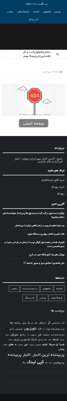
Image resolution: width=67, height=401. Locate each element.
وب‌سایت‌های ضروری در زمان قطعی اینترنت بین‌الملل (39, 226)
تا (43, 329)
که (46, 362)
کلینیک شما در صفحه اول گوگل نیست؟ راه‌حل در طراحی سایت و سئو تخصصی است (34, 244)
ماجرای (38, 344)
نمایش (20, 344)
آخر (63, 323)
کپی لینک (35, 362)
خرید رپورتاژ (57, 187)
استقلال (42, 323)
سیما (7, 334)
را (28, 335)
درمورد (33, 335)
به (11, 322)
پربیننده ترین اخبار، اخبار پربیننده (36, 354)
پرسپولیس (58, 362)
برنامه (18, 323)
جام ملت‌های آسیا (57, 334)
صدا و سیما (56, 344)
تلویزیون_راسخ (16, 328)
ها (15, 344)
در (39, 334)
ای (32, 323)
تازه (39, 329)
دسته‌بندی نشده (30, 288)
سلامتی (10, 12)
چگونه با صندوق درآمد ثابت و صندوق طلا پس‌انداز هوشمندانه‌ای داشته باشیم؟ (33, 215)
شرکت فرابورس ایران (25, 340)
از (49, 322)
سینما (62, 339)
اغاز (36, 323)
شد (49, 339)
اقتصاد (36, 12)
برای (24, 323)
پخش (61, 349)
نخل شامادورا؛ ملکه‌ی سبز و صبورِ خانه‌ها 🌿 (43, 263)
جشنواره (46, 334)
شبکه (56, 339)
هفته (5, 344)
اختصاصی (56, 323)
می (26, 344)
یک (23, 362)
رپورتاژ (60, 193)
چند (50, 362)
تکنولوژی (47, 12)
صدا (10, 339)
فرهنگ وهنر (23, 12)
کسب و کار (33, 19)
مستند (31, 344)
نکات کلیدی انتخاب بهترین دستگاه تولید (45, 234)
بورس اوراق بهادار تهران (55, 329)
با (29, 322)
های (11, 344)
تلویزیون (30, 328)
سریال (14, 334)
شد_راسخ (42, 339)
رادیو (22, 335)
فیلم (44, 344)
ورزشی (57, 12)
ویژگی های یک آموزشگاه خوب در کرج (46, 255)
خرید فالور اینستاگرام (53, 180)
